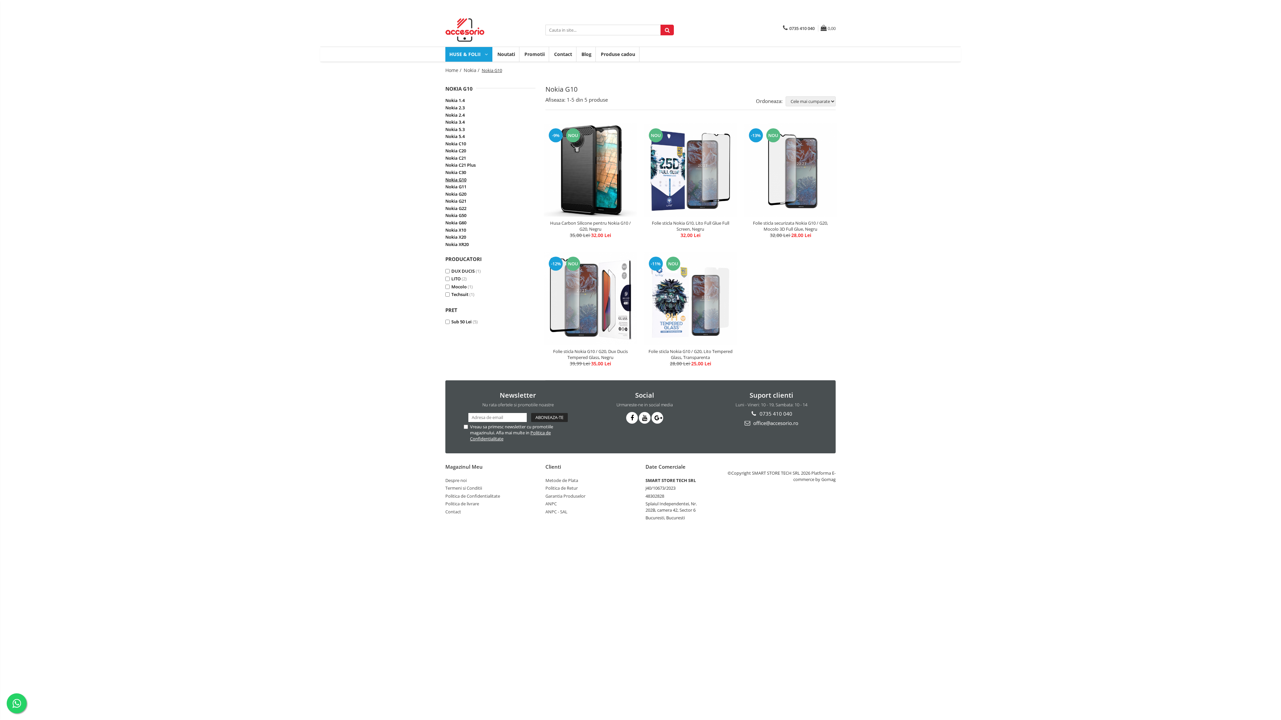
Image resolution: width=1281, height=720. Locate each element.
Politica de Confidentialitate (472, 496)
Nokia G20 (455, 194)
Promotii (534, 54)
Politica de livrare (462, 504)
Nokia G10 (455, 180)
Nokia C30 (455, 172)
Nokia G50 (455, 215)
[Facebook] (632, 418)
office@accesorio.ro (775, 423)
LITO (456, 279)
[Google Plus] (657, 418)
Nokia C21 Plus (460, 165)
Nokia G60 (455, 223)
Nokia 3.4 (455, 122)
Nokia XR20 (457, 244)
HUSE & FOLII (465, 54)
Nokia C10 (455, 144)
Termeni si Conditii (463, 488)
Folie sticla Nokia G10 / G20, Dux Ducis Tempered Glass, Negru (590, 354)
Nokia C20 (455, 151)
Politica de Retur (561, 488)
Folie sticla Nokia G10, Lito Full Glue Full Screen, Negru (690, 226)
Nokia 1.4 (455, 100)
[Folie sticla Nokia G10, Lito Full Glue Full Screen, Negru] (690, 170)
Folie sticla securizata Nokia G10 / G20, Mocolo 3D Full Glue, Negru (790, 226)
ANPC (551, 504)
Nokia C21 (455, 158)
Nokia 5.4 (455, 136)
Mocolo (459, 287)
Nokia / (472, 70)
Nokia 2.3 (455, 108)
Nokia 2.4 (455, 115)
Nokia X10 (455, 230)
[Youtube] (645, 418)
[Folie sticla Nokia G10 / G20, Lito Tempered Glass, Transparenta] (690, 298)
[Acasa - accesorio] (478, 30)
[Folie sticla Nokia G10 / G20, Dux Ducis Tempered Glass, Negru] (590, 298)
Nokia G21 (455, 201)
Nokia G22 (455, 208)
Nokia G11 (455, 187)
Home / (454, 70)
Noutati (506, 54)
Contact (563, 54)
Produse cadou (618, 54)
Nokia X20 (455, 237)
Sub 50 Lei (461, 322)
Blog (586, 54)
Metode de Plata (561, 480)
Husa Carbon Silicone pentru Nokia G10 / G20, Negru (590, 226)
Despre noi (456, 480)
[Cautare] (667, 30)
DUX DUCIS (463, 271)
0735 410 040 (775, 413)
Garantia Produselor (565, 496)
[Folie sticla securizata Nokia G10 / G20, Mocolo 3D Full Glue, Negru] (790, 170)
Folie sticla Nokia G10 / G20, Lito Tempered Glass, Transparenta (691, 354)
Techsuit (459, 294)
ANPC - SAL (556, 512)
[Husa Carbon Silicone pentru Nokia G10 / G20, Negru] (590, 170)
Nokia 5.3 (455, 129)
